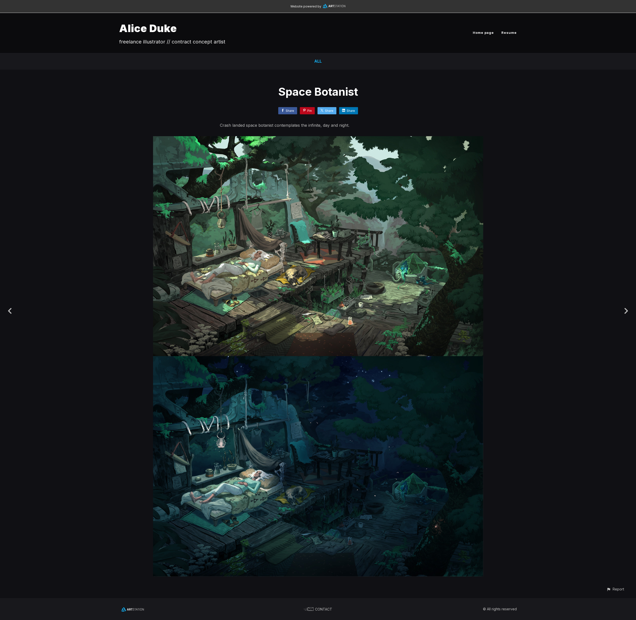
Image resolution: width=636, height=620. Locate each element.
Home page (483, 33)
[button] (615, 589)
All (318, 61)
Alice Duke (148, 28)
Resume (509, 33)
